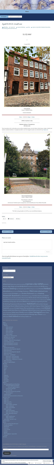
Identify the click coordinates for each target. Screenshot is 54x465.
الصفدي (5, 435)
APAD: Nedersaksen (10, 410)
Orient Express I (36, 306)
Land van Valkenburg (41, 299)
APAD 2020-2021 (7, 401)
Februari (6, 366)
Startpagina (3, 16)
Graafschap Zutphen (7, 293)
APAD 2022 (6, 400)
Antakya (23, 284)
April (5, 369)
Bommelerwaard (31, 286)
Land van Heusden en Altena (23, 299)
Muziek (5, 432)
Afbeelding (6, 27)
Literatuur (6, 428)
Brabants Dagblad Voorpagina (12, 385)
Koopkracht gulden (8, 425)
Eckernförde (47, 27)
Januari (5, 365)
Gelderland (41, 291)
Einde (33, 117)
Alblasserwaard (6, 284)
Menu (27, 11)
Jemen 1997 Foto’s (8, 353)
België (9, 286)
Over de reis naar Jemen (9, 347)
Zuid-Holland (13, 316)
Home (4, 322)
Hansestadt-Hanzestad (12, 28)
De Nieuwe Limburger (11, 388)
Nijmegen (45, 304)
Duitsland (43, 27)
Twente (17, 312)
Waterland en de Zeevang (17, 314)
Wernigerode (26, 314)
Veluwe (31, 312)
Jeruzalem (5, 297)
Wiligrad (36, 314)
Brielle (42, 286)
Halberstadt (36, 293)
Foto (2, 28)
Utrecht (21, 312)
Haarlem (24, 293)
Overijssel (16, 308)
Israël (39, 296)
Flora (28, 291)
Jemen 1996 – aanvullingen (9, 355)
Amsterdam (19, 284)
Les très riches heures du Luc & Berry (27, 4)
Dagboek (5, 324)
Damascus (21, 288)
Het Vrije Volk (9, 390)
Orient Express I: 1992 (9, 338)
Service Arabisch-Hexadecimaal (11, 423)
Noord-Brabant (6, 306)
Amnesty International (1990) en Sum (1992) (13, 396)
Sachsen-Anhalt (7, 310)
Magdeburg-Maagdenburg (37, 301)
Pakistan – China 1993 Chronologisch (12, 340)
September (6, 377)
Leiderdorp (6, 301)
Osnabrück (6, 308)
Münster (24, 304)
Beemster (5, 286)
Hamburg (6, 28)
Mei (5, 371)
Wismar (40, 314)
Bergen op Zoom (15, 286)
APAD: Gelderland (10, 406)
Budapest (46, 286)
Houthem (35, 296)
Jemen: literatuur (8, 360)
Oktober (6, 378)
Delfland (25, 288)
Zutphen (27, 316)
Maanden (5, 363)
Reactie (48, 251)
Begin (29, 117)
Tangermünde (43, 310)
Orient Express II (45, 306)
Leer (45, 299)
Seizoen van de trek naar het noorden (12, 391)
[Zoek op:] (9, 271)
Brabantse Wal (38, 286)
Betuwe (26, 286)
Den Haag (31, 288)
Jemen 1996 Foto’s (8, 350)
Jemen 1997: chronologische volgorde (12, 352)
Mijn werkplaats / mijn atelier (10, 434)
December (6, 381)
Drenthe (41, 289)
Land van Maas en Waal (33, 299)
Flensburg (25, 291)
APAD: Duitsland (7, 409)
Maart (29, 27)
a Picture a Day (6, 397)
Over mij (5, 437)
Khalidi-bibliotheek (37, 297)
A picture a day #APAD (36, 27)
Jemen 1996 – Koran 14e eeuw (12, 356)
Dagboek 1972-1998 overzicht (10, 336)
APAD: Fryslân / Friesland (11, 404)
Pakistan (21, 308)
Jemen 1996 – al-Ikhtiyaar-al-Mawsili (14, 359)
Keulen (31, 298)
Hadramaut (30, 293)
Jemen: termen (9, 334)
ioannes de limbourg (21, 27)
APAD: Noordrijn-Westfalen (12, 412)
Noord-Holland (15, 306)
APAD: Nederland (8, 403)
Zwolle (30, 316)
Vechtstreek (26, 312)
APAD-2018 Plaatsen (10, 416)
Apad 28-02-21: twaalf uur (8, 231)
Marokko (45, 301)
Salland (13, 310)
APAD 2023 (6, 398)
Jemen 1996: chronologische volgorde (12, 349)
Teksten (4, 382)
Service (4, 422)
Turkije (13, 312)
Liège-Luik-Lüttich (17, 301)
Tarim (48, 310)
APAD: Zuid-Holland (10, 407)
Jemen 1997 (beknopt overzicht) (11, 344)
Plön (25, 308)
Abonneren (6, 453)
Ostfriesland (11, 308)
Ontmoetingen (6, 420)
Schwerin (34, 310)
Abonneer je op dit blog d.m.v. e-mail (14, 444)
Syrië (38, 310)
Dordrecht (37, 288)
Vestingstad (37, 312)
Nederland (31, 303)
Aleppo (12, 284)
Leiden (49, 299)
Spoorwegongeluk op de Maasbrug (11, 384)
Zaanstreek (44, 314)
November (6, 379)
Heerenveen (25, 296)
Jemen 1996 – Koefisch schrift (12, 357)
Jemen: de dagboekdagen (9, 362)
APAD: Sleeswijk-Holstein (11, 413)
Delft (27, 288)
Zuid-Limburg (21, 316)
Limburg (11, 301)
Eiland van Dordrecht (14, 291)
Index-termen (9, 330)
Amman (15, 284)
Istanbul (43, 296)
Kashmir (19, 297)
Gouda (46, 291)
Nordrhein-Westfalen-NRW (25, 306)
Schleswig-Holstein (26, 310)
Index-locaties (9, 328)
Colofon (6, 431)
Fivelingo (20, 291)
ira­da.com (45, 129)
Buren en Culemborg (9, 289)
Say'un (19, 310)
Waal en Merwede (7, 314)
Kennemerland (25, 297)
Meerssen (20, 304)
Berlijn (22, 286)
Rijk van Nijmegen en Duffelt (38, 308)
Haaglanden (20, 293)
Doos (34, 288)
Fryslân (35, 291)
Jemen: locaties (9, 333)
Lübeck (24, 301)
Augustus (6, 375)
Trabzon (4, 312)
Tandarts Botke (7, 394)
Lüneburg (29, 301)
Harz (20, 296)
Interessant (6, 426)
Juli (4, 374)
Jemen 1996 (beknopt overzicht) (11, 343)
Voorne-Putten (45, 312)
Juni (5, 372)
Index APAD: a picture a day (10, 419)
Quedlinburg (29, 308)
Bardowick (45, 284)
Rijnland (47, 308)
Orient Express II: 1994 (9, 341)
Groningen (15, 293)
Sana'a (16, 310)
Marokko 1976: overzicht (9, 337)
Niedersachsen (39, 304)
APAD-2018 (6, 415)
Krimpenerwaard (12, 299)
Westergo (31, 314)
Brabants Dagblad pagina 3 (14, 387)
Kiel (44, 298)
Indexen (6, 325)
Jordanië (10, 297)
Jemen (47, 296)
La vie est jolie (7, 429)
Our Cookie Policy (23, 462)
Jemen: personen (9, 331)
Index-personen (9, 327)
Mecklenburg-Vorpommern (10, 304)
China (17, 288)
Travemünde (8, 312)
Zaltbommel (6, 316)
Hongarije (30, 295)
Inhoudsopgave (9, 393)
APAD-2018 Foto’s (10, 418)
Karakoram (14, 297)
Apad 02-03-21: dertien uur (46, 231)
